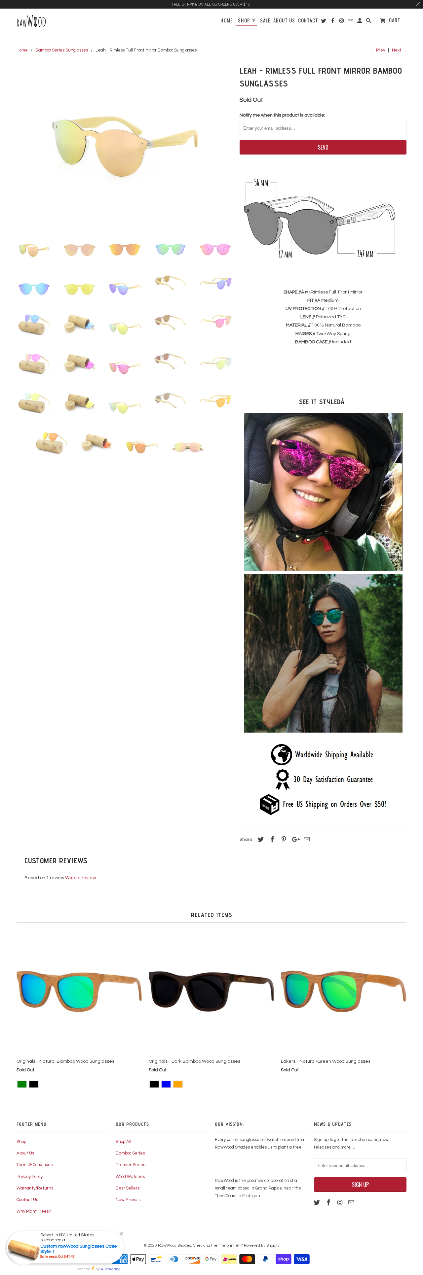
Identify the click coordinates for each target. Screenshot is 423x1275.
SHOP (246, 20)
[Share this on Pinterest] (283, 840)
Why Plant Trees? (34, 1211)
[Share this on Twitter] (259, 840)
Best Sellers (127, 1188)
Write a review (80, 878)
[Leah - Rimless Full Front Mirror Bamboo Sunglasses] (125, 145)
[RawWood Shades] (49, 22)
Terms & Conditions (35, 1164)
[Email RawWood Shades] (352, 1203)
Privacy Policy (30, 1176)
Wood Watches (130, 1176)
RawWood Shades (174, 1245)
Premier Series (130, 1164)
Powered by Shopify (262, 1245)
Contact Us (27, 1199)
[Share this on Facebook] (271, 840)
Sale (265, 20)
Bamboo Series (130, 1153)
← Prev (378, 50)
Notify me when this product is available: (282, 115)
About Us (25, 1153)
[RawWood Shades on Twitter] (317, 1203)
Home (226, 20)
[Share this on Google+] (294, 840)
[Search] (369, 21)
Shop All (123, 1141)
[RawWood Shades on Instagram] (340, 1203)
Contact (308, 20)
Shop (21, 1141)
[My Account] (360, 21)
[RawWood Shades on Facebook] (329, 1203)
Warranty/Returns (35, 1188)
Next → (399, 50)
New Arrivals (128, 1199)
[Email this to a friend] (305, 840)
